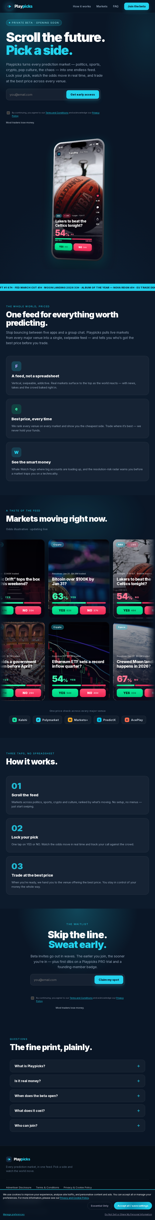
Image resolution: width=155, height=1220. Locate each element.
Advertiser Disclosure (18, 1187)
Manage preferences (14, 1214)
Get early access (83, 94)
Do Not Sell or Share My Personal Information (128, 1214)
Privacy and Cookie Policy (74, 1197)
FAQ (116, 6)
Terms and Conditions (57, 112)
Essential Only (99, 1205)
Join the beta (137, 6)
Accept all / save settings (133, 1205)
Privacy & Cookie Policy (78, 1187)
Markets (101, 6)
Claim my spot (109, 980)
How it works (82, 6)
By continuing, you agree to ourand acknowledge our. (55, 114)
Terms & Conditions (47, 1187)
